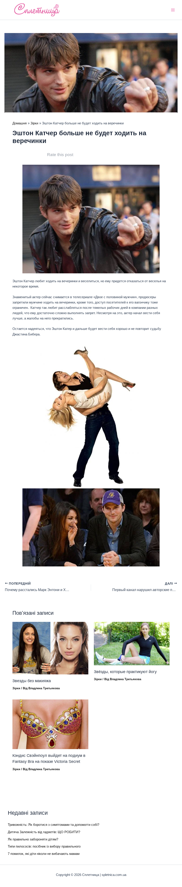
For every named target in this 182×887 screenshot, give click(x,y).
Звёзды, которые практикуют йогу (125, 671)
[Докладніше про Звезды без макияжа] (50, 648)
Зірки (16, 688)
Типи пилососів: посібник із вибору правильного (44, 846)
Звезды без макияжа (31, 680)
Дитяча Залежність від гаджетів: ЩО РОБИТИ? (44, 832)
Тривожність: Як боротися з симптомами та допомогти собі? (53, 824)
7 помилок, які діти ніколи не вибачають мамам (43, 854)
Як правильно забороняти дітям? (33, 839)
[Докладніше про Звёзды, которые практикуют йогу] (132, 643)
